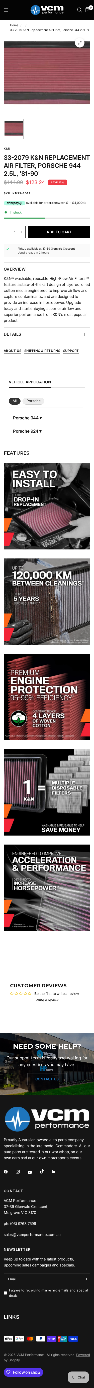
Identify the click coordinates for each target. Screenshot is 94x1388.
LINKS (12, 1317)
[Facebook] (9, 1171)
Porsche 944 (26, 417)
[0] (87, 10)
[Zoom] (79, 43)
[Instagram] (21, 1171)
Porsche (34, 401)
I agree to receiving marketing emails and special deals (48, 1292)
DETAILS (12, 334)
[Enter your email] (85, 1279)
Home (14, 25)
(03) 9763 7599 (23, 1223)
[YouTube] (33, 1172)
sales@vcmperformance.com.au (32, 1234)
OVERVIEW (15, 269)
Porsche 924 (25, 431)
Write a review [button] (47, 1000)
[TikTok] (45, 1171)
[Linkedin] (57, 1171)
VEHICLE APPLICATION (30, 382)
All (15, 401)
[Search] (79, 10)
